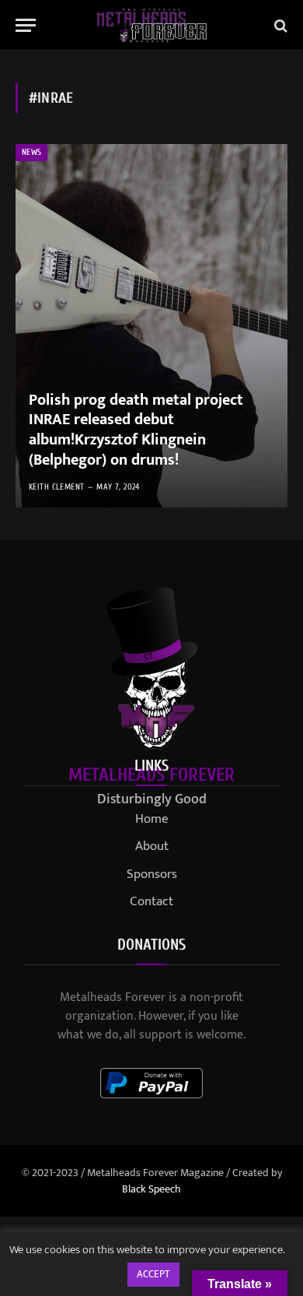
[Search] (279, 25)
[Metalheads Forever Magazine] (151, 25)
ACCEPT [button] (153, 1274)
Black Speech (151, 1189)
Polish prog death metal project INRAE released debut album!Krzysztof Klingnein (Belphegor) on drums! (136, 430)
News (31, 152)
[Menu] (26, 25)
